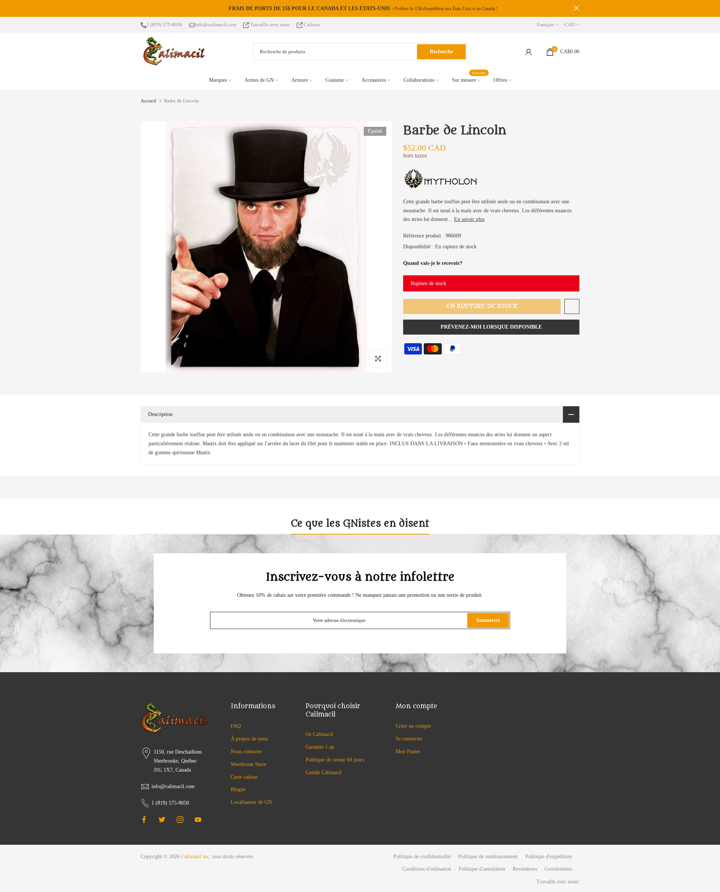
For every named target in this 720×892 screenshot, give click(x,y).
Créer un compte (413, 726)
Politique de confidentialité (422, 856)
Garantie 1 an (320, 747)
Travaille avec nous (270, 24)
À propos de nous (249, 739)
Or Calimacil (319, 734)
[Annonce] (360, 8)
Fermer (143, 8)
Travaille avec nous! (557, 881)
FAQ (236, 726)
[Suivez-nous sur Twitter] (162, 819)
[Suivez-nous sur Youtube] (198, 819)
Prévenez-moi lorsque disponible (491, 327)
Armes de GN (259, 80)
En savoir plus (469, 219)
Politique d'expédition (548, 856)
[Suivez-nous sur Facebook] (144, 819)
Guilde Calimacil (324, 772)
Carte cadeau (244, 777)
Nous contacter (246, 751)
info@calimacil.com (215, 24)
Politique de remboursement (488, 856)
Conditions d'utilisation (426, 869)
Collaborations (419, 80)
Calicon (311, 24)
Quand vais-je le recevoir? (432, 263)
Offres (500, 80)
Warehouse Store (248, 764)
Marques (218, 80)
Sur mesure (469, 79)
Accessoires (374, 80)
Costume (335, 80)
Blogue (238, 789)
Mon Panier (408, 751)
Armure (299, 80)
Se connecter (409, 739)
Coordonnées (558, 869)
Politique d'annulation (482, 869)
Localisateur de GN (251, 802)
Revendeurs (525, 869)
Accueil (148, 101)
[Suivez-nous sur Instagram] (180, 819)
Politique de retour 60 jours (335, 760)
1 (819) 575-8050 (164, 24)
